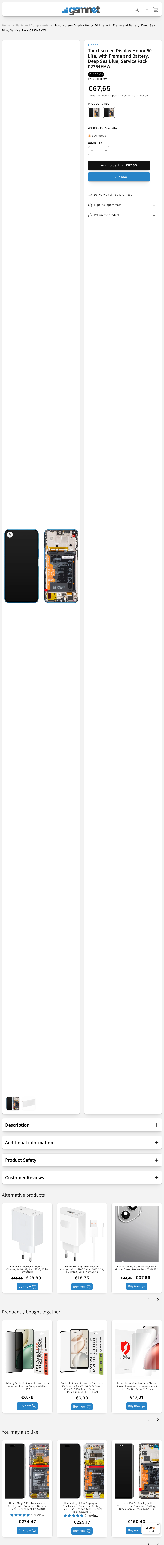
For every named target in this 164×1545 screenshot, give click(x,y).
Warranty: (96, 128)
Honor (93, 45)
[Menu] (157, 1525)
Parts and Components (32, 25)
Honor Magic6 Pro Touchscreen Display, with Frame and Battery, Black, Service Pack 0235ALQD (27, 1506)
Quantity (95, 142)
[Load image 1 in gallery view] (12, 1103)
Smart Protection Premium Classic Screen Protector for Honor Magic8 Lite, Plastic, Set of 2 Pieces (136, 1386)
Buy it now (119, 177)
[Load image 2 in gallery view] (28, 1103)
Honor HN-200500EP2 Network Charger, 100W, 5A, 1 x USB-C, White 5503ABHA (27, 1269)
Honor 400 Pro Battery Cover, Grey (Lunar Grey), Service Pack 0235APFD (136, 1268)
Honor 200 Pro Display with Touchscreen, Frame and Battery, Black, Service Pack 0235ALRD (136, 1506)
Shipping (113, 95)
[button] (137, 10)
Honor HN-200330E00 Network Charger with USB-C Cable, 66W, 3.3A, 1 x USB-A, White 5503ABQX (82, 1269)
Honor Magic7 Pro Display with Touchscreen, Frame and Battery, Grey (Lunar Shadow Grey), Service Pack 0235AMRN (82, 1507)
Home (6, 25)
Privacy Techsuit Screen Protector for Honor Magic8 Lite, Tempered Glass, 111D (27, 1386)
